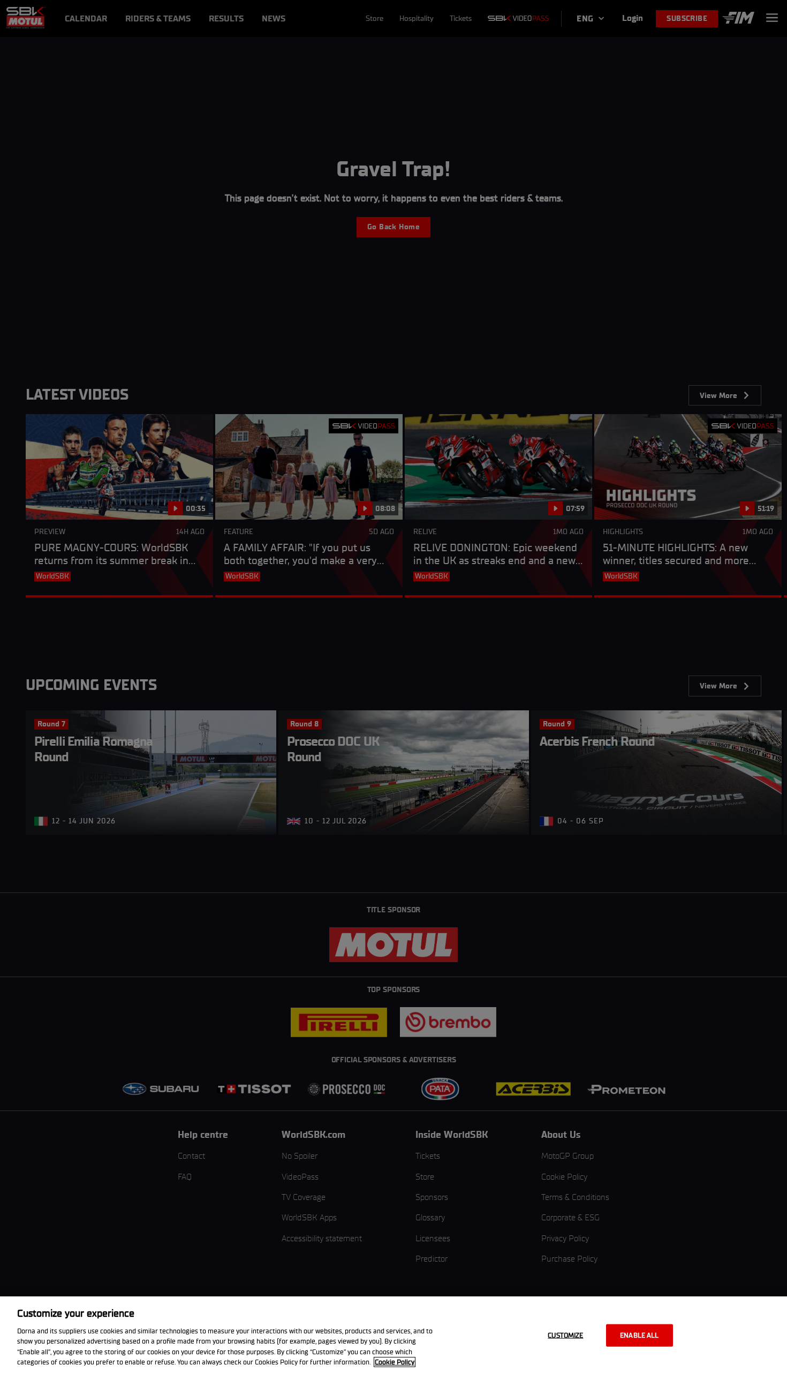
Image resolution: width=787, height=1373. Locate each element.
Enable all (639, 1335)
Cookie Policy (394, 1362)
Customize (565, 1335)
